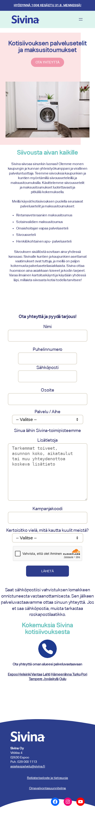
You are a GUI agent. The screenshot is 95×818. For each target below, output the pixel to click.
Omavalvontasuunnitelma (47, 788)
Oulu (62, 679)
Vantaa (36, 674)
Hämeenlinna (61, 674)
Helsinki (24, 674)
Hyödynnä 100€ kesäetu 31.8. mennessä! (47, 5)
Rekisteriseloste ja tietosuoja (47, 778)
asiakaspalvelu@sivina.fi (27, 766)
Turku (76, 674)
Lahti (46, 674)
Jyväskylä (51, 679)
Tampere (36, 679)
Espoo (13, 674)
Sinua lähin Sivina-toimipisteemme (47, 430)
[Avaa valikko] (80, 19)
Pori (84, 674)
